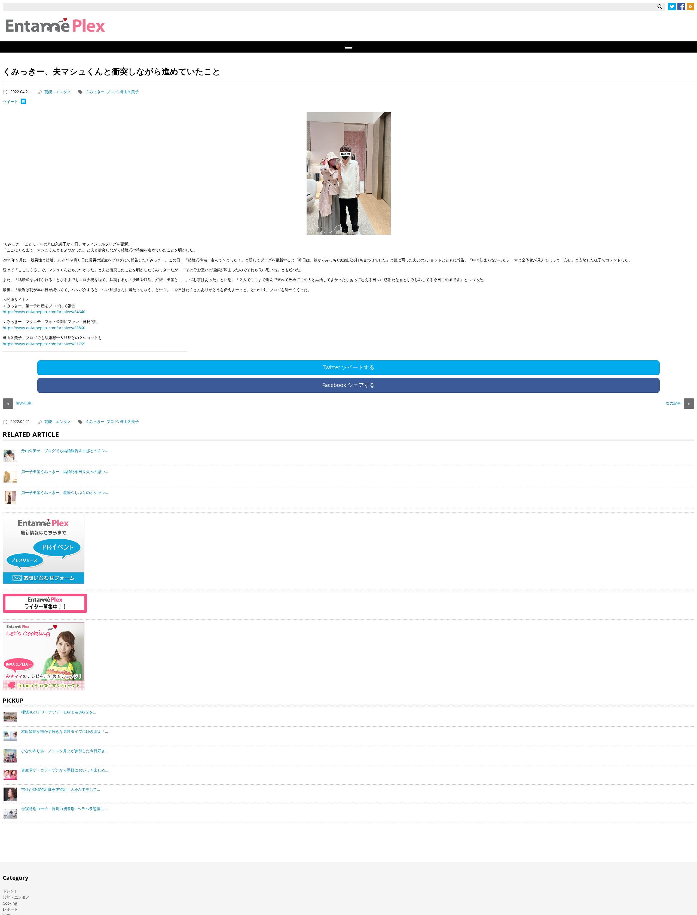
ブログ (112, 91)
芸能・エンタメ (57, 91)
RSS (690, 6)
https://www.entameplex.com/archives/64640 (44, 311)
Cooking (10, 903)
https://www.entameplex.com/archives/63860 (44, 327)
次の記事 (678, 403)
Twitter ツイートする (348, 367)
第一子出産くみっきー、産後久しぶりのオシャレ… (64, 492)
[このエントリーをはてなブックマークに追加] (23, 102)
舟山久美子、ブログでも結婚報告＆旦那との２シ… (64, 450)
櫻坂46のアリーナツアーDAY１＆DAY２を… (58, 712)
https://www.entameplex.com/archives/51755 (44, 343)
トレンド (10, 890)
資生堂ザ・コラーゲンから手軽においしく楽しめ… (64, 770)
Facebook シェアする (348, 385)
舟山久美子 (129, 91)
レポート (10, 909)
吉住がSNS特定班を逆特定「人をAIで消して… (60, 789)
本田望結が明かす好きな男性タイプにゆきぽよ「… (64, 731)
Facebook (681, 6)
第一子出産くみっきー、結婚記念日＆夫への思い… (64, 471)
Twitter (672, 6)
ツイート (10, 101)
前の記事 (19, 403)
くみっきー (95, 91)
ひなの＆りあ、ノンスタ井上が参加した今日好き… (64, 750)
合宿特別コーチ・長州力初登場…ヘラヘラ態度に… (64, 808)
